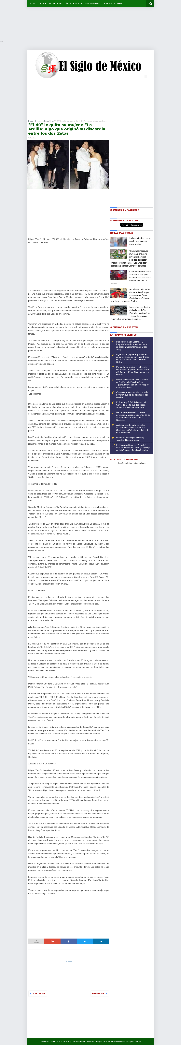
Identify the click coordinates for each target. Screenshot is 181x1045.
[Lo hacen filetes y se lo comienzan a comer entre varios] (118, 242)
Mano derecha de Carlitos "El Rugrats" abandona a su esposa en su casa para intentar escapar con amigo (132, 345)
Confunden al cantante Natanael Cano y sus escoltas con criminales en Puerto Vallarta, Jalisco (131, 277)
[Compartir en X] (85, 941)
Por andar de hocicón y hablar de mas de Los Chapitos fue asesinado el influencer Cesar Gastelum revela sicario (132, 371)
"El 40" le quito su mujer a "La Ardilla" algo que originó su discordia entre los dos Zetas (66, 129)
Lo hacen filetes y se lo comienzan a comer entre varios (139, 241)
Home (30, 121)
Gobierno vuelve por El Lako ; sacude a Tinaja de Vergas (130, 438)
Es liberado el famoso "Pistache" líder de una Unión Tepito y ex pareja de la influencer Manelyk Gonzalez (133, 447)
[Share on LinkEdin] (101, 941)
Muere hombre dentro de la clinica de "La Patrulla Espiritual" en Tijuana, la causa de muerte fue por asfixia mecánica (130, 313)
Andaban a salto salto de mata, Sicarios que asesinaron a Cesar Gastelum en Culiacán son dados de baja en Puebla (130, 295)
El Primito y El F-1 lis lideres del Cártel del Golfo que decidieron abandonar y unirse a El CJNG (131, 405)
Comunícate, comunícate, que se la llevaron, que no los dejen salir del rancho (132, 395)
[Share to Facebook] (69, 941)
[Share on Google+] (52, 941)
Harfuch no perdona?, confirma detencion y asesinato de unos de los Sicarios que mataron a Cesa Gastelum (133, 416)
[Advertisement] (85, 20)
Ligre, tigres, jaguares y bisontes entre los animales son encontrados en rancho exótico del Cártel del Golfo (132, 358)
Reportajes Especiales (44, 121)
